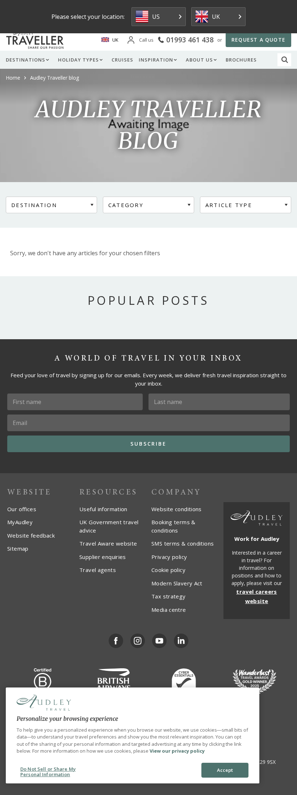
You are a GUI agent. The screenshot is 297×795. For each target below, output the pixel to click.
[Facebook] (116, 641)
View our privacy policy (177, 751)
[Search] (284, 59)
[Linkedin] (181, 641)
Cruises (122, 59)
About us (199, 59)
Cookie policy (168, 569)
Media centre (168, 609)
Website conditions (176, 509)
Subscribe (148, 443)
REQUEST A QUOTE (258, 39)
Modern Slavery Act (176, 583)
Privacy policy (169, 556)
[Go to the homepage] (36, 40)
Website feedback (31, 535)
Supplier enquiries (102, 556)
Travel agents (97, 569)
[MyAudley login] (130, 40)
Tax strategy (168, 596)
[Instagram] (137, 641)
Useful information (103, 509)
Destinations (25, 59)
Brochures (241, 59)
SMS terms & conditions (182, 543)
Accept (225, 770)
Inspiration (156, 59)
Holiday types (78, 59)
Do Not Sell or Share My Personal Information (48, 772)
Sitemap (18, 548)
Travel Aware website (108, 543)
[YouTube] (159, 641)
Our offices (21, 509)
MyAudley (20, 522)
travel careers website (256, 596)
